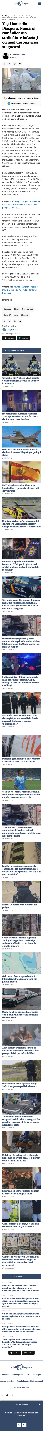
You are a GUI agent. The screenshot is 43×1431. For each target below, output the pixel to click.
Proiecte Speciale (21, 1387)
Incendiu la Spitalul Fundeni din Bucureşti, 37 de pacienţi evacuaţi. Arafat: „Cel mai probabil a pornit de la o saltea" (20, 565)
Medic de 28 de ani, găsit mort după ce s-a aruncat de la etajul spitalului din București (20, 1015)
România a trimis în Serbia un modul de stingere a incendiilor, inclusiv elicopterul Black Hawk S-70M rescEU (21, 524)
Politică (5, 1374)
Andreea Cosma (19, 54)
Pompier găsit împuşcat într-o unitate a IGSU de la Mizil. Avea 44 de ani (21, 760)
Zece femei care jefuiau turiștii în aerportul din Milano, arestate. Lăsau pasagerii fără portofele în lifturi (20, 1050)
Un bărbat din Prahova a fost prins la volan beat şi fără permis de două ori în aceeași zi (20, 381)
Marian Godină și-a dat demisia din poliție (19, 906)
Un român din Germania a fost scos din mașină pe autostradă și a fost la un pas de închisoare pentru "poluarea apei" (20, 719)
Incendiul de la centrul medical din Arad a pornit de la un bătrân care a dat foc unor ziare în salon (20, 416)
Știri (15, 16)
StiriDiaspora (6, 16)
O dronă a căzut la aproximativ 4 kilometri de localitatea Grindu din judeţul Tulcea (19, 979)
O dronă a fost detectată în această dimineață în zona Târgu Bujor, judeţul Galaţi (21, 452)
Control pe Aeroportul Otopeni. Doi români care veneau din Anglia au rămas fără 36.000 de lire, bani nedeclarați (20, 1260)
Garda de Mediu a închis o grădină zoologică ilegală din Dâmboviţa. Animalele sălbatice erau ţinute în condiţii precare (19, 941)
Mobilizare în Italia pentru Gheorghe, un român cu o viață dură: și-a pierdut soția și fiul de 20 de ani (21, 1158)
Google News (12, 329)
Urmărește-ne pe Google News (23, 103)
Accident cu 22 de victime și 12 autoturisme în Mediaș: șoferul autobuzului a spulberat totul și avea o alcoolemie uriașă (21, 831)
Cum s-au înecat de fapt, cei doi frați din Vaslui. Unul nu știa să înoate (20, 1225)
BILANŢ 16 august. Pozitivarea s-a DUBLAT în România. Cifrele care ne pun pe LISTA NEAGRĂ (21, 204)
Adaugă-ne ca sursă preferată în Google (23, 98)
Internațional (17, 1374)
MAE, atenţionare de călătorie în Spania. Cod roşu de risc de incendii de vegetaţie (20, 488)
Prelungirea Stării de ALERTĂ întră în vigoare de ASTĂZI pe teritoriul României (20, 290)
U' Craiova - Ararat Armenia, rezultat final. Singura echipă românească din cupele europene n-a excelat (21, 794)
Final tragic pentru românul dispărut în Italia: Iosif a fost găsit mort (20, 1192)
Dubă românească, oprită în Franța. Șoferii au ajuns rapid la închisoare (20, 1085)
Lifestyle (37, 1374)
